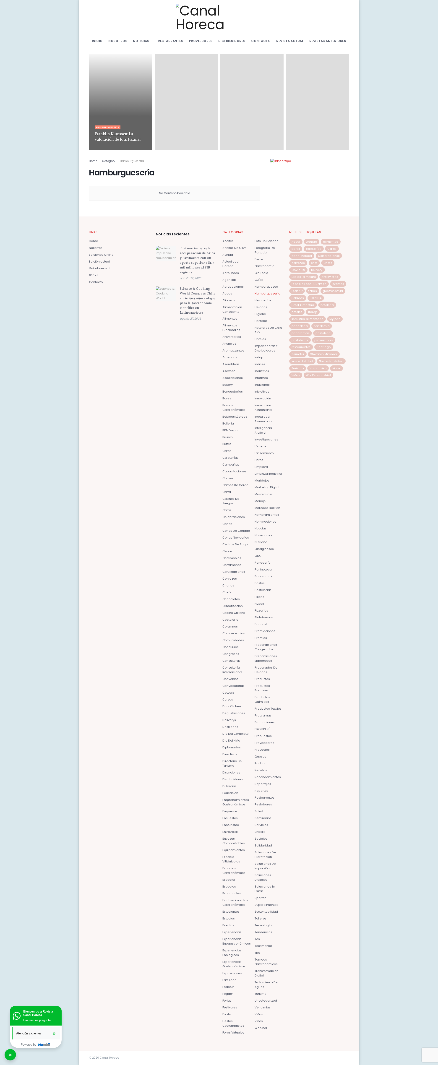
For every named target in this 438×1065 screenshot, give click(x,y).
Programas (263, 715)
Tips (258, 952)
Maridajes (262, 480)
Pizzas (259, 604)
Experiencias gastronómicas (233, 964)
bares (296, 249)
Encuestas (230, 818)
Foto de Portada (267, 241)
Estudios (228, 918)
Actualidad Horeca (230, 263)
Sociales (261, 838)
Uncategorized (266, 1000)
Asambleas (231, 364)
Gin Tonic (261, 273)
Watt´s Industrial (318, 375)
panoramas (301, 333)
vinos (336, 368)
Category (108, 161)
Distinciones (231, 772)
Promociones (265, 722)
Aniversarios (231, 337)
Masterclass (264, 494)
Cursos (227, 699)
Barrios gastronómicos (233, 407)
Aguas (227, 293)
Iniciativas (262, 391)
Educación (230, 793)
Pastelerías (263, 590)
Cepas (227, 551)
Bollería (228, 423)
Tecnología (263, 925)
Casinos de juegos (230, 501)
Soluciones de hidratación (265, 854)
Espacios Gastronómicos (233, 870)
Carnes (227, 478)
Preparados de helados (266, 669)
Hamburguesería (107, 127)
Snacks (260, 832)
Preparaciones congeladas (266, 647)
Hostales (261, 321)
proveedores (323, 340)
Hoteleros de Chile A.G (268, 329)
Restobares (263, 804)
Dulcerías (229, 786)
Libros (259, 460)
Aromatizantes (233, 350)
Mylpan (334, 319)
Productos (262, 679)
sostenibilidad (302, 361)
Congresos (230, 654)
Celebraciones (233, 517)
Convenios (230, 679)
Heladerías (263, 300)
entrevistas (330, 277)
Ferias (226, 1000)
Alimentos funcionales (231, 327)
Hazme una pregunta (37, 1020)
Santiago (324, 347)
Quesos (260, 756)
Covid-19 (298, 270)
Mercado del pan (267, 508)
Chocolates (231, 599)
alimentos (330, 242)
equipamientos (233, 850)
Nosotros (117, 41)
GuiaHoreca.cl (99, 268)
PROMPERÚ (263, 729)
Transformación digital (266, 973)
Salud (259, 811)
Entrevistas (230, 832)
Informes (261, 378)
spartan (260, 898)
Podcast (261, 624)
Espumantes (231, 893)
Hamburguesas (266, 286)
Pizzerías (261, 610)
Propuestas (263, 736)
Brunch (227, 437)
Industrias (262, 371)
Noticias (141, 41)
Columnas (230, 626)
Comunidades (233, 640)
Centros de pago (235, 544)
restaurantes (301, 347)
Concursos (230, 647)
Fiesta (226, 1014)
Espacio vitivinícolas (231, 859)
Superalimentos (266, 905)
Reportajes (263, 784)
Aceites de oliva (234, 248)
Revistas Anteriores (327, 41)
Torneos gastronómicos (266, 961)
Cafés (226, 451)
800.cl (93, 275)
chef (314, 263)
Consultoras (231, 661)
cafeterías (313, 249)
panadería (300, 326)
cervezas (298, 263)
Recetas (261, 770)
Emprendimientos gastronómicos (235, 802)
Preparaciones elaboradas (266, 658)
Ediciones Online (101, 255)
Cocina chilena (233, 613)
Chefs (226, 592)
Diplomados (231, 747)
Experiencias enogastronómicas (236, 941)
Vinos (259, 1021)
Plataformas (264, 617)
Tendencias (263, 932)
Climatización (232, 606)
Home (93, 161)
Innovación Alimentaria (263, 407)
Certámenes (231, 565)
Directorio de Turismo (232, 763)
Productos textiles (268, 708)
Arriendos (229, 357)
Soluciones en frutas (265, 888)
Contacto (261, 41)
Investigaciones (266, 439)
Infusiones (262, 385)
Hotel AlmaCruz (303, 305)
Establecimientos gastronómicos (235, 902)
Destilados (230, 727)
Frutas (259, 259)
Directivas (229, 754)
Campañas (230, 464)
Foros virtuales (233, 1032)
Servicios (261, 825)
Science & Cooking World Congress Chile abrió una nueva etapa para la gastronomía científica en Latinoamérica (197, 300)
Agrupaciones (233, 286)
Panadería (263, 562)
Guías (259, 280)
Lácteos (260, 446)
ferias (312, 291)
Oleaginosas (264, 549)
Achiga (227, 255)
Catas (226, 510)
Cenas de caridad (236, 531)
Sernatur (298, 354)
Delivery (317, 270)
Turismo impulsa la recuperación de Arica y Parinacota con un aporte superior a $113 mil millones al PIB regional (197, 260)
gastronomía (333, 291)
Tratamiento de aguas (266, 984)
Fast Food (229, 980)
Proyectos (262, 749)
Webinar (261, 1028)
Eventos (228, 925)
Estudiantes (231, 911)
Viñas (259, 1014)
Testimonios (264, 946)
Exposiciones (232, 973)
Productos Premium (262, 688)
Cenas (227, 524)
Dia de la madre (304, 277)
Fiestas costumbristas (233, 1023)
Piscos (259, 597)
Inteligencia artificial (263, 430)
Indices (260, 364)
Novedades (263, 535)
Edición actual (99, 261)
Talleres (260, 918)
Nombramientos (267, 515)
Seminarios (263, 818)
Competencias (233, 633)
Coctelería (230, 619)
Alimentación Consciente (232, 309)
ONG (258, 556)
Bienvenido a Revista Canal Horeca (38, 1013)
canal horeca (302, 256)
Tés (257, 939)
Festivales (229, 1007)
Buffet (226, 444)
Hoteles (260, 339)
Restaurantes (170, 41)
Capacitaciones (234, 471)
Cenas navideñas (235, 537)
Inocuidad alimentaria (263, 418)
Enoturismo (230, 825)
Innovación (263, 398)
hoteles (297, 312)
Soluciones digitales (263, 877)
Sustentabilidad (266, 911)
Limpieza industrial (268, 473)
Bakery (227, 385)
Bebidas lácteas (234, 416)
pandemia (322, 326)
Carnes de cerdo (235, 485)
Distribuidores (231, 41)
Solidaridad (263, 845)
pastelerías (300, 340)
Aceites (228, 241)
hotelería (327, 305)
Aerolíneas (230, 273)
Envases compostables (233, 840)
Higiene (260, 314)
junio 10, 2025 (104, 148)
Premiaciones (265, 631)
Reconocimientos (268, 777)
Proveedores (201, 41)
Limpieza (261, 467)
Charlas (228, 585)
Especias (229, 886)
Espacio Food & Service (309, 284)
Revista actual (289, 41)
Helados (261, 307)
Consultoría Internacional (232, 669)
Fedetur (228, 987)
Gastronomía (264, 266)
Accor (296, 242)
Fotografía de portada (265, 250)
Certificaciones (233, 572)
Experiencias (231, 932)
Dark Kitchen (231, 706)
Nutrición (261, 542)
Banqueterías (232, 391)
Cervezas (229, 578)
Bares (226, 398)
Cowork (228, 692)
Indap (259, 357)
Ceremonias (231, 558)
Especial (228, 880)
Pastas (260, 583)
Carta (226, 492)
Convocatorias (233, 686)
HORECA (316, 298)
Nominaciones (265, 521)
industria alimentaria (308, 319)
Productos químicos (262, 699)
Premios (261, 638)
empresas (229, 811)
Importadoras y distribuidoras (266, 348)
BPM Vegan (230, 430)
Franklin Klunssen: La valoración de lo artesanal (118, 137)
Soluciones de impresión (265, 866)
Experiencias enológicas (231, 952)
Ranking (260, 763)
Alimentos (229, 318)
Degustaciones (233, 713)
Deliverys (229, 720)
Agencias (229, 280)
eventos (338, 284)
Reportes (261, 791)
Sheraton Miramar (323, 354)
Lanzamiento (264, 453)
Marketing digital (267, 487)
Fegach (228, 994)
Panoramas (263, 576)
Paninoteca (263, 569)
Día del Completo (235, 734)
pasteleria (323, 333)
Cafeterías (230, 458)
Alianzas (228, 300)
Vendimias (263, 1007)
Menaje (260, 501)
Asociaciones (232, 378)
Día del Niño (231, 740)
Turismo (260, 994)
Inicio (97, 41)
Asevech (228, 371)
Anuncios (229, 343)
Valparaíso (318, 368)
